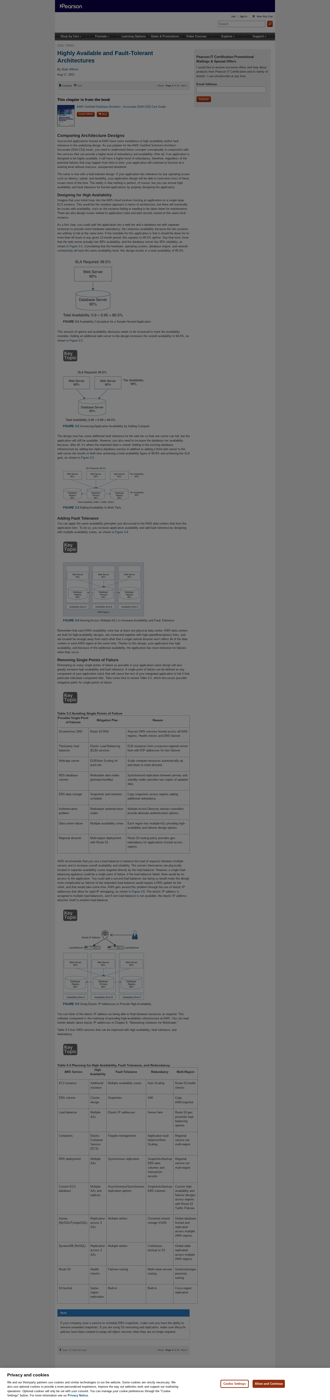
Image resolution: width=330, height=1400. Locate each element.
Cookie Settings (234, 1383)
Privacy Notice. (78, 1395)
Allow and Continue (269, 1383)
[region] (165, 1384)
